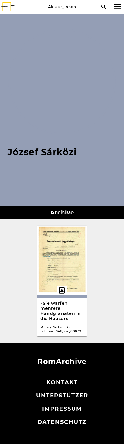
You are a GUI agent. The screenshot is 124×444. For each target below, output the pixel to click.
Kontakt (62, 382)
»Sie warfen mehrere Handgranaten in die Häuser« (60, 311)
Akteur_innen (62, 7)
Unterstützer (62, 395)
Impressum (62, 408)
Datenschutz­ (62, 422)
